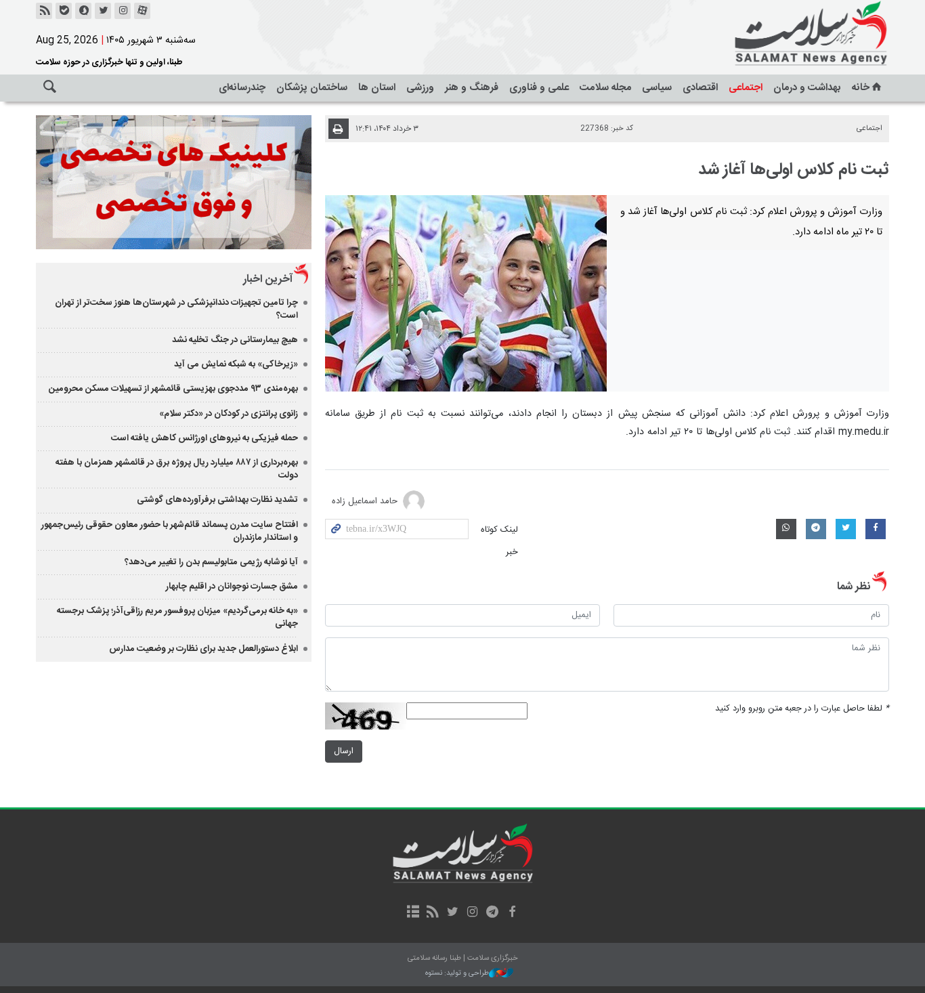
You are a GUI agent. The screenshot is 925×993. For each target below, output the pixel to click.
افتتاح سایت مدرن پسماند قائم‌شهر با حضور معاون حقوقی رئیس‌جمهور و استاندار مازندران (169, 531)
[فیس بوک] (511, 913)
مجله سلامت (605, 87)
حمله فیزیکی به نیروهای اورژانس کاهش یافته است (204, 438)
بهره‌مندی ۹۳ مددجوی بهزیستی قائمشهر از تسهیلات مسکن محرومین (173, 388)
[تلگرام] (491, 913)
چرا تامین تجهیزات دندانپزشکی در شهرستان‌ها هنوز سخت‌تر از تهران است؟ (176, 309)
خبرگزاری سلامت (780, 34)
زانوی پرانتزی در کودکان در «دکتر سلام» (228, 413)
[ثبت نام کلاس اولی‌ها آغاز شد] (466, 293)
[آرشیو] (412, 913)
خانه (860, 87)
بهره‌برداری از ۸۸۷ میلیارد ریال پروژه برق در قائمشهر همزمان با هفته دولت (177, 469)
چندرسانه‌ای (242, 87)
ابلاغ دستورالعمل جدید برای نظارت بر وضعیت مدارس (203, 648)
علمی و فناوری (539, 87)
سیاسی (657, 87)
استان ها (376, 87)
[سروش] (83, 11)
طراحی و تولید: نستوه (457, 973)
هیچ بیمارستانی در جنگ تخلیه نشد (235, 340)
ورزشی (420, 87)
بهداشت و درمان (807, 87)
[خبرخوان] (44, 11)
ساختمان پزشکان (311, 87)
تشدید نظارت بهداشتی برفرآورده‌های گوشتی (217, 499)
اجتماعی (745, 87)
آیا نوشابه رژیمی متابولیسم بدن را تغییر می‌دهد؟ (211, 562)
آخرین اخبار (268, 279)
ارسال (343, 751)
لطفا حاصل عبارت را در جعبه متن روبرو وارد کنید (802, 708)
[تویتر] (103, 11)
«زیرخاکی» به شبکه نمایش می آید (236, 364)
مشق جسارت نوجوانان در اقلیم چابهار (232, 586)
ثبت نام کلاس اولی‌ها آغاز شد (793, 170)
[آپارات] (142, 11)
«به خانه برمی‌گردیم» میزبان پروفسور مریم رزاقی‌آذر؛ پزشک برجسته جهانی (177, 617)
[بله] (64, 11)
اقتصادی (700, 87)
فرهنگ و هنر (471, 87)
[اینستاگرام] (122, 11)
